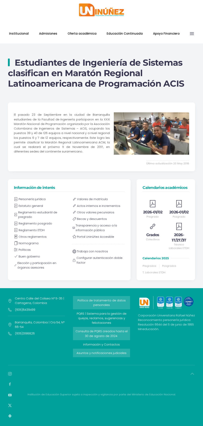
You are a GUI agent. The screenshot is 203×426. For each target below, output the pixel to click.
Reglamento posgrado (35, 223)
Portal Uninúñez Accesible (95, 237)
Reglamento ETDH (32, 230)
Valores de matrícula (92, 199)
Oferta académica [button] (82, 33)
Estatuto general (31, 206)
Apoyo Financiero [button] (166, 33)
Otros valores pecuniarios (95, 212)
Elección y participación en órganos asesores (36, 265)
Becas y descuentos (92, 219)
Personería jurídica (32, 199)
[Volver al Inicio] (101, 10)
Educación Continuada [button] (125, 33)
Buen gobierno (29, 256)
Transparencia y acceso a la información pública (96, 227)
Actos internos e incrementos (98, 206)
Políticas (25, 250)
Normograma (28, 243)
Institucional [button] (19, 33)
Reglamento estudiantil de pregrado (37, 214)
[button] (192, 34)
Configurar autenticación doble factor (100, 260)
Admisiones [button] (48, 33)
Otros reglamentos (33, 237)
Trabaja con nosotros (92, 251)
